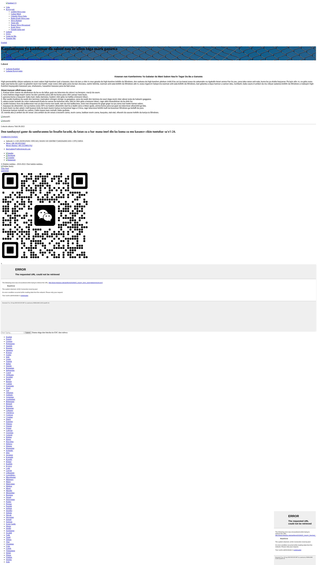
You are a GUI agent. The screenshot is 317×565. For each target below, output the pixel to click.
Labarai (9, 32)
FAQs (8, 34)
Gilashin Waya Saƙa (19, 16)
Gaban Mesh (16, 14)
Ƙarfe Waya (15, 27)
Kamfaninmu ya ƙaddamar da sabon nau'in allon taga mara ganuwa (32, 59)
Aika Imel (5, 168)
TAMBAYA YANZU (9, 137)
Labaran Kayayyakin (14, 71)
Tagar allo (15, 23)
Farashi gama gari (18, 29)
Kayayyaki (10, 9)
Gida (8, 7)
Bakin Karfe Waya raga (20, 18)
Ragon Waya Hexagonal (20, 25)
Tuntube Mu (11, 38)
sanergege (5, 171)
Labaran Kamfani (13, 69)
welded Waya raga (18, 12)
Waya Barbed (16, 21)
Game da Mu (11, 36)
